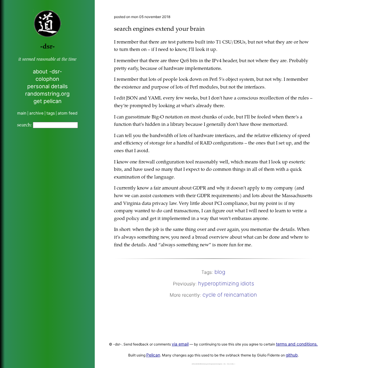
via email (180, 344)
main (21, 113)
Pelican (153, 355)
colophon (47, 78)
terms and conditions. (297, 344)
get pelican (47, 101)
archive (36, 113)
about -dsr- (47, 71)
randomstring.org (47, 93)
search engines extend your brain (159, 29)
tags (50, 113)
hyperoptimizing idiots (226, 283)
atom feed (68, 113)
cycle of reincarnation (230, 294)
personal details (47, 86)
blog (219, 272)
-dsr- (47, 47)
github (292, 355)
